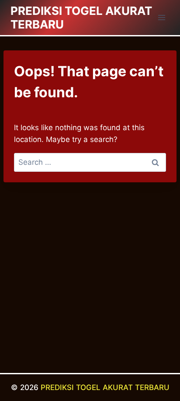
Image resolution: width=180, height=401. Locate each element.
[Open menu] (161, 17)
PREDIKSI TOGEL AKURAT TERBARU (105, 387)
